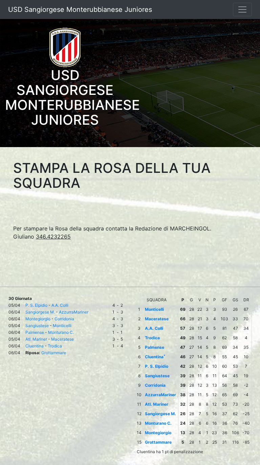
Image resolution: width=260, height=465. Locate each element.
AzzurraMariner (73, 312)
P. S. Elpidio (36, 305)
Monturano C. (61, 332)
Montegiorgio (37, 318)
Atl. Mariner (36, 339)
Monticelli (62, 325)
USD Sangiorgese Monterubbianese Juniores (80, 9)
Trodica (55, 345)
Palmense (34, 332)
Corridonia (64, 318)
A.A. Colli (59, 305)
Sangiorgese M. (40, 312)
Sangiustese (37, 325)
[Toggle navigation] (242, 9)
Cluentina (34, 345)
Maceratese (62, 339)
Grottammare (53, 352)
